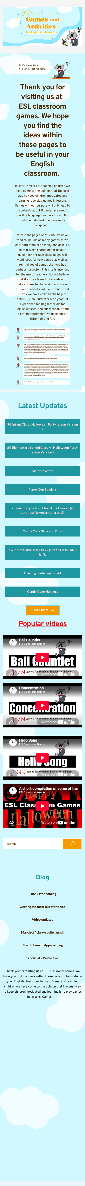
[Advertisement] (42, 1046)
